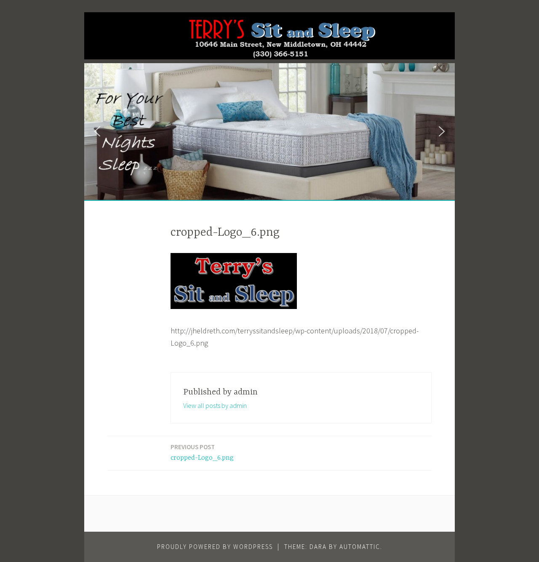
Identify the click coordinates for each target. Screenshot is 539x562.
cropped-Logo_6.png (202, 452)
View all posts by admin (215, 405)
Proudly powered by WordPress (215, 547)
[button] (97, 131)
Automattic (359, 547)
